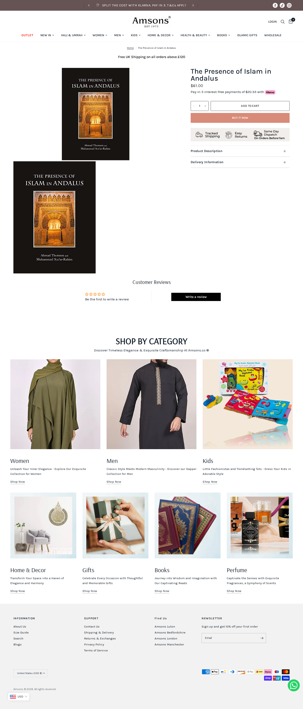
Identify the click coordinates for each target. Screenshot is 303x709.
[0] (290, 22)
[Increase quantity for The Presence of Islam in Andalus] (205, 106)
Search (18, 638)
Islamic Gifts (247, 35)
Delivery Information (207, 162)
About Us (19, 626)
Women (98, 35)
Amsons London (166, 638)
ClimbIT (75, 689)
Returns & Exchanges (100, 638)
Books (222, 35)
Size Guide (21, 632)
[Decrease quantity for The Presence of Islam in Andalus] (194, 106)
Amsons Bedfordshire (170, 632)
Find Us (161, 618)
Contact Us (92, 626)
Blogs (17, 644)
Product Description (206, 151)
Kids (134, 35)
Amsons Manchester (169, 644)
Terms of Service (96, 650)
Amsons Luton (165, 626)
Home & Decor (159, 35)
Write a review (196, 297)
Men (117, 35)
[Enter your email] (262, 638)
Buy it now (240, 118)
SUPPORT (91, 618)
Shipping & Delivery (99, 632)
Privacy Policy (94, 644)
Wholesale (273, 35)
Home (130, 47)
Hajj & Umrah (71, 35)
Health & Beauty (194, 35)
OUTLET (27, 35)
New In (45, 35)
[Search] (283, 22)
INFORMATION (24, 618)
